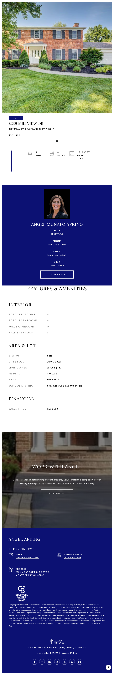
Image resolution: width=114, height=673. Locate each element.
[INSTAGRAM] (42, 662)
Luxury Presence (76, 647)
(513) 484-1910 (57, 244)
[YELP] (64, 662)
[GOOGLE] (72, 662)
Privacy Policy (68, 652)
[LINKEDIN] (49, 662)
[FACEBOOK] (34, 662)
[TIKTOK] (57, 662)
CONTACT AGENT (57, 274)
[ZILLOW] (79, 662)
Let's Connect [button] (57, 493)
